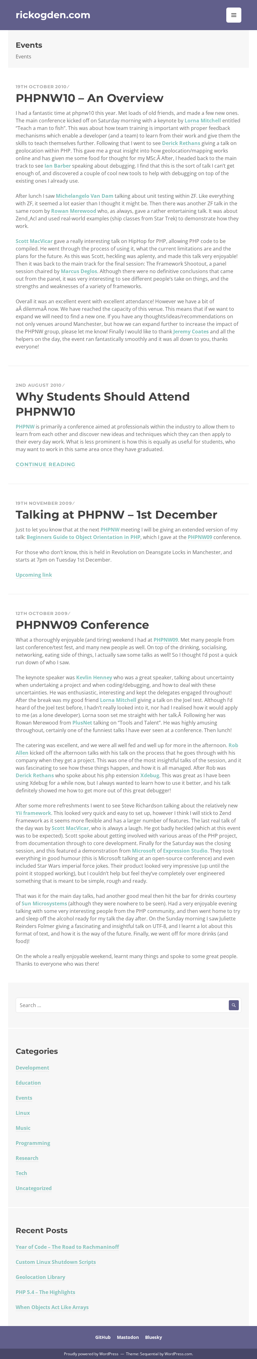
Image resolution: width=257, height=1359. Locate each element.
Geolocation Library (40, 1277)
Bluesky (153, 1337)
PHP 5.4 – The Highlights (45, 1292)
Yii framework (33, 813)
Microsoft (144, 850)
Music (23, 1127)
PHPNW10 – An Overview (90, 98)
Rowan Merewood (73, 211)
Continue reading (45, 464)
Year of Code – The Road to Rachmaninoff (67, 1246)
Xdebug (149, 775)
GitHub (103, 1337)
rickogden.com (53, 15)
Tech (21, 1173)
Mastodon (128, 1337)
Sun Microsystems (44, 903)
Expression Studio (185, 850)
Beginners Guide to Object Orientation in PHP (83, 537)
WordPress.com (178, 1353)
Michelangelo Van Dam (84, 195)
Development (32, 1067)
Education (28, 1082)
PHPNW (25, 426)
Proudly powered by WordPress (91, 1353)
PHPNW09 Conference (82, 625)
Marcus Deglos (79, 271)
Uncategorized (34, 1188)
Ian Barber (58, 165)
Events (24, 1097)
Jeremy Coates (191, 331)
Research (27, 1158)
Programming (33, 1143)
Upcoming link (34, 574)
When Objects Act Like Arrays (52, 1307)
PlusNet (82, 722)
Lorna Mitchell (203, 120)
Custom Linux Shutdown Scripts (56, 1262)
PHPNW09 (200, 537)
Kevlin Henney (94, 677)
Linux (23, 1112)
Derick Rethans (181, 143)
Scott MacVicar (34, 241)
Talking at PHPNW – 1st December (117, 514)
